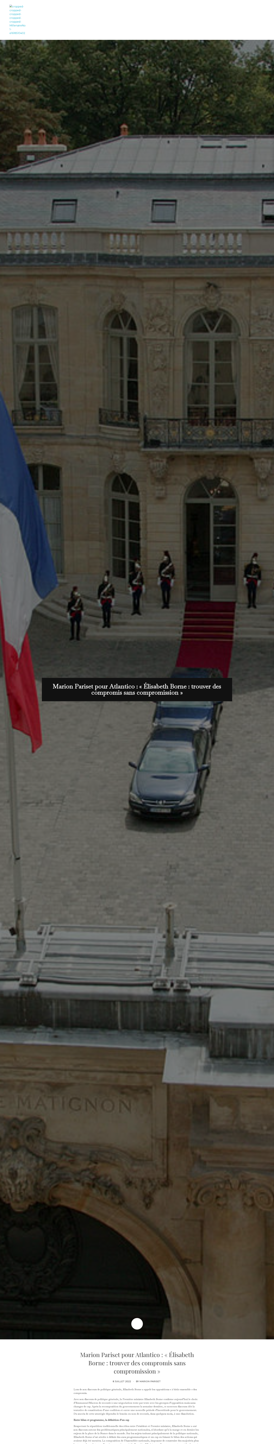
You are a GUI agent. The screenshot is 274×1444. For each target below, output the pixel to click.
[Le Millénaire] (17, 20)
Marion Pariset (150, 1381)
